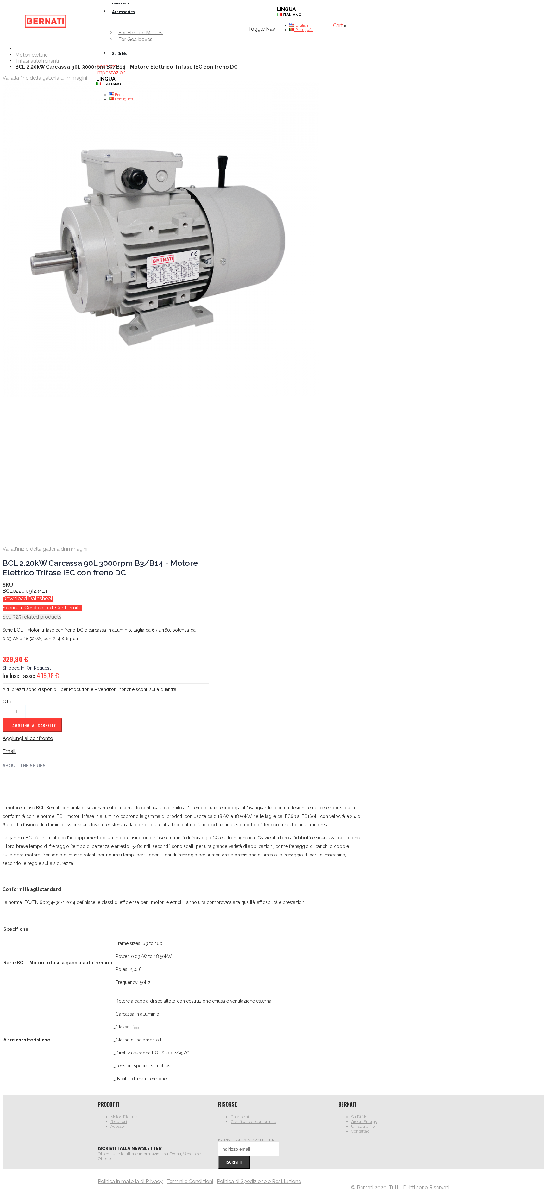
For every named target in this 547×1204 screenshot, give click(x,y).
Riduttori (118, 1121)
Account (106, 67)
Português (123, 99)
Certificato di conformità (253, 1121)
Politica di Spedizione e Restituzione (259, 1181)
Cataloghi (240, 1116)
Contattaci (360, 1131)
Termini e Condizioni (190, 1181)
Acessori (118, 1126)
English (121, 94)
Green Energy (364, 1121)
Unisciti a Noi (363, 1126)
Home (17, 49)
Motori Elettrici (124, 1116)
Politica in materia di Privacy (130, 1181)
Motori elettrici (32, 55)
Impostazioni (111, 73)
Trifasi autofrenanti (37, 61)
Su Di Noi (359, 1116)
